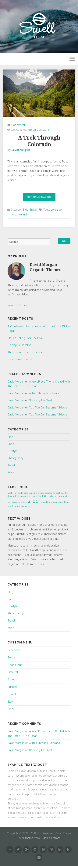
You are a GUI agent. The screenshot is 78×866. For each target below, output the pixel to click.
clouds (41, 493)
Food (11, 444)
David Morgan (20, 149)
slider (34, 501)
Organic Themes (51, 838)
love (55, 496)
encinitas (25, 496)
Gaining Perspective (19, 345)
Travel (33, 209)
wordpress (25, 506)
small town (46, 502)
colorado (56, 209)
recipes (23, 502)
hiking (21, 214)
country (11, 214)
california (33, 493)
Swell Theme (25, 838)
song (60, 502)
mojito (66, 496)
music (11, 502)
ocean (17, 502)
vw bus (16, 506)
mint (60, 496)
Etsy (10, 701)
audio (20, 493)
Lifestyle (12, 451)
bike (26, 493)
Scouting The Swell (40, 400)
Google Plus (15, 665)
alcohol (11, 493)
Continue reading (41, 198)
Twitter (12, 657)
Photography (15, 458)
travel (29, 214)
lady (51, 496)
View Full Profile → (19, 305)
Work (11, 472)
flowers (34, 496)
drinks (18, 496)
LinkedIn (12, 694)
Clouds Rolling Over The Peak (25, 338)
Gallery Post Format (20, 359)
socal (55, 502)
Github (11, 679)
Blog (25, 209)
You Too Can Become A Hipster (48, 407)
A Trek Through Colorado (39, 141)
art (16, 493)
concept (56, 493)
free (39, 496)
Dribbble (12, 687)
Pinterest (13, 672)
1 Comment (18, 125)
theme (66, 502)
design (11, 496)
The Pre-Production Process (25, 352)
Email (11, 709)
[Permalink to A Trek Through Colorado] (39, 93)
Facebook (14, 650)
